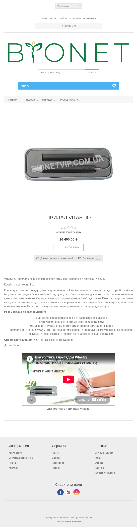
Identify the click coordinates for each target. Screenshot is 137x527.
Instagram (76, 492)
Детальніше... (12, 345)
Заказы (99, 457)
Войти (63, 18)
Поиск (55, 452)
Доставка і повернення (21, 457)
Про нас (13, 462)
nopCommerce (74, 522)
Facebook (60, 492)
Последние (58, 462)
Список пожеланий (105, 472)
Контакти (13, 467)
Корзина (99, 467)
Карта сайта (15, 452)
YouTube (68, 492)
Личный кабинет (104, 452)
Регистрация (48, 18)
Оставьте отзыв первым (68, 232)
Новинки (56, 467)
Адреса (99, 462)
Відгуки (56, 457)
